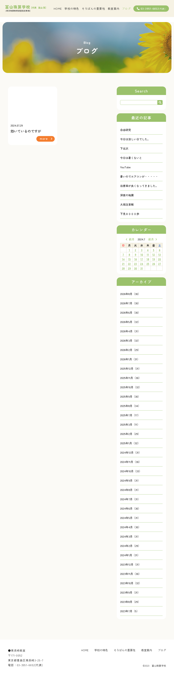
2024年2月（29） (130, 546)
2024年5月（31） (130, 518)
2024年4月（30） (130, 527)
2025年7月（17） (130, 415)
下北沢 (124, 148)
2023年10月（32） (131, 583)
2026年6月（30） (130, 312)
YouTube (125, 167)
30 (135, 268)
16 (135, 259)
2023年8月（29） (130, 602)
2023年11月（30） (130, 574)
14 (123, 259)
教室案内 (113, 8)
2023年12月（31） (130, 564)
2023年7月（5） (129, 611)
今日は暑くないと (131, 158)
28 (123, 268)
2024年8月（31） (130, 490)
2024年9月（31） (130, 480)
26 (153, 264)
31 (141, 268)
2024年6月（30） (130, 508)
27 (159, 264)
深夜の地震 (127, 195)
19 (153, 259)
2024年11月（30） (130, 462)
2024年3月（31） (130, 536)
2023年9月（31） (130, 592)
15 (129, 259)
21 (123, 264)
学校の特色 (71, 8)
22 (129, 264)
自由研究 (125, 130)
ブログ (126, 8)
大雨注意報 (127, 204)
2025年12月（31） (130, 368)
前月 (131, 239)
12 (153, 254)
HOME (58, 8)
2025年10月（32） (131, 387)
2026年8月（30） (130, 294)
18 (147, 259)
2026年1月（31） (130, 359)
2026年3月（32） (130, 340)
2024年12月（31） (130, 452)
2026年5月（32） (130, 322)
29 (129, 268)
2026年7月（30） (130, 303)
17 (141, 259)
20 (159, 259)
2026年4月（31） (130, 331)
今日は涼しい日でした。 (135, 139)
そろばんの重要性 (93, 8)
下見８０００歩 (129, 214)
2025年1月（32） (130, 443)
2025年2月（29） (130, 434)
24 (141, 264)
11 (148, 254)
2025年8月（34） (130, 406)
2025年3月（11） (130, 424)
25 (147, 264)
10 (141, 254)
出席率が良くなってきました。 (139, 186)
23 (135, 264)
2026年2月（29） (130, 350)
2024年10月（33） (131, 471)
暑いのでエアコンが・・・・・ (139, 176)
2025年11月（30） (130, 378)
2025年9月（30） (130, 396)
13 (159, 254)
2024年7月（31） (130, 499)
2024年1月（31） (130, 555)
